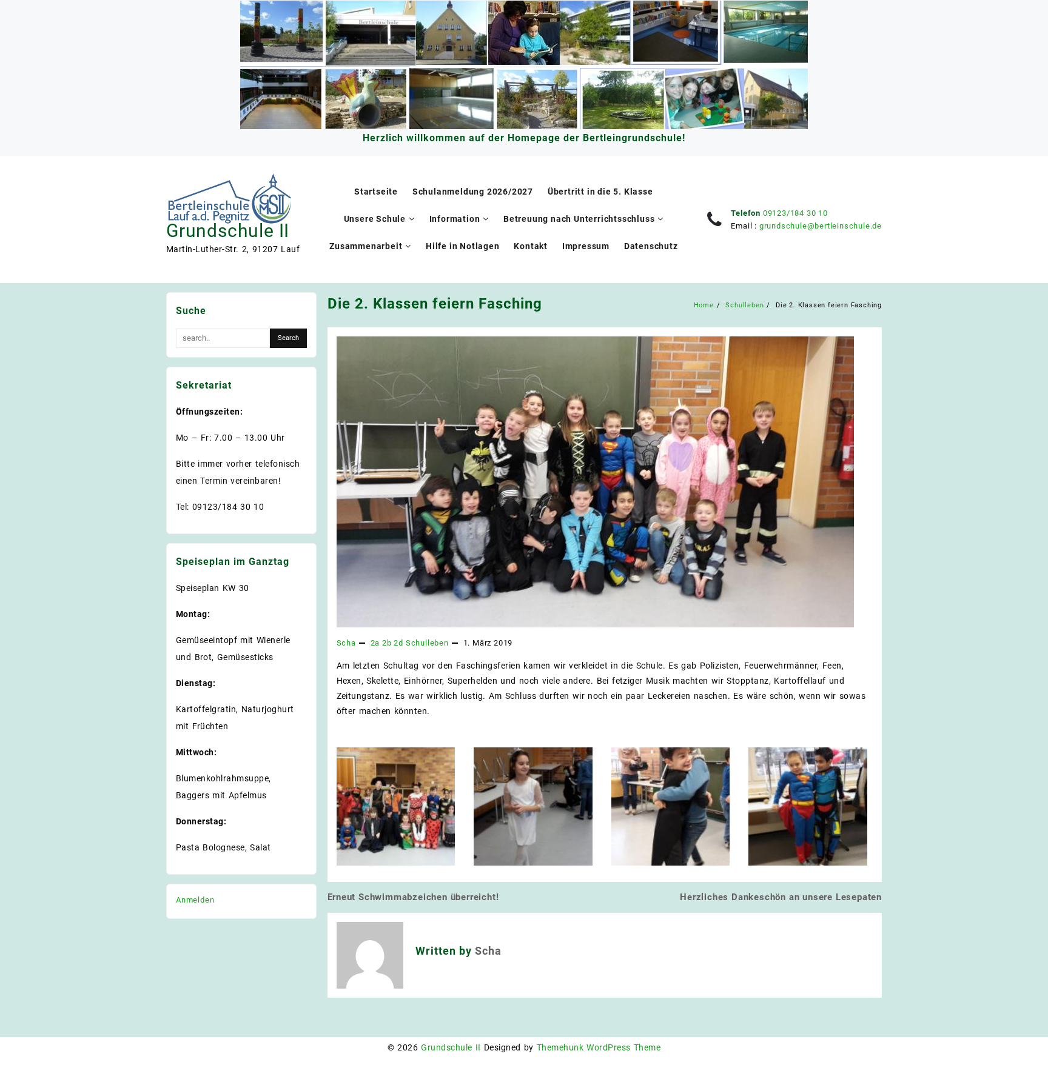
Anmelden (195, 899)
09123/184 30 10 (795, 213)
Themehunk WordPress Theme (598, 1047)
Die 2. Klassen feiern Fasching (435, 303)
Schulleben (427, 642)
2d (398, 642)
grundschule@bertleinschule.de (820, 225)
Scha (346, 642)
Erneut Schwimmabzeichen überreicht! (413, 897)
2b (387, 642)
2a (375, 642)
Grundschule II (227, 230)
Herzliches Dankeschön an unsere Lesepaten (781, 897)
